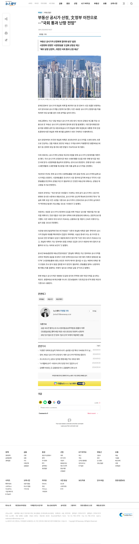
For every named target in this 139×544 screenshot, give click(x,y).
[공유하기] (6, 19)
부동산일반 (47, 13)
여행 (116, 463)
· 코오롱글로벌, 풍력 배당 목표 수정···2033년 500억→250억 (62, 331)
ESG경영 (44, 3)
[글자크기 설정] (6, 40)
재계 (61, 455)
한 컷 (61, 489)
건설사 (99, 455)
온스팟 (62, 484)
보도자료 (82, 480)
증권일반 (44, 468)
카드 (25, 460)
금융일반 (26, 466)
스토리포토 (63, 486)
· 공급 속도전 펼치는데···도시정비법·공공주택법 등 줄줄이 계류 (62, 328)
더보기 (98, 346)
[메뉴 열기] (124, 3)
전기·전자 (63, 458)
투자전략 (44, 460)
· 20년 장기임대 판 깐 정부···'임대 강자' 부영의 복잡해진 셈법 (61, 335)
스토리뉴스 (8, 486)
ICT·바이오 (85, 3)
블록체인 (44, 466)
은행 (25, 455)
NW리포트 (8, 484)
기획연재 (44, 491)
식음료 (117, 458)
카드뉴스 (44, 489)
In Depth (8, 494)
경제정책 (7, 455)
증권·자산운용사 (46, 455)
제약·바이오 (82, 463)
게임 (80, 458)
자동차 (62, 460)
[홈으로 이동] (10, 3)
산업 (75, 3)
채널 (116, 455)
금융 (60, 3)
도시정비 (99, 460)
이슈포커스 (8, 489)
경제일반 (7, 460)
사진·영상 (52, 3)
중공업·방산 (63, 463)
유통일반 (117, 466)
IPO (43, 463)
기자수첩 (26, 489)
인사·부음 (100, 480)
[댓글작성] (6, 26)
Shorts (44, 484)
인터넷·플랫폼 (82, 460)
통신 (80, 455)
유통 (105, 3)
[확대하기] (69, 57)
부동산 (96, 3)
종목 (43, 458)
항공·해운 (63, 468)
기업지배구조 (9, 491)
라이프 (37, 3)
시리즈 (30, 3)
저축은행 (26, 463)
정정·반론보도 (120, 480)
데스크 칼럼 (27, 486)
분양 (98, 458)
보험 (25, 458)
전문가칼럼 (27, 484)
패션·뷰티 (118, 460)
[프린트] (6, 33)
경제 (7, 452)
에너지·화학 (63, 466)
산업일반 (62, 471)
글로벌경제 (8, 458)
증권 (68, 3)
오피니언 (114, 3)
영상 (43, 486)
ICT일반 (81, 466)
